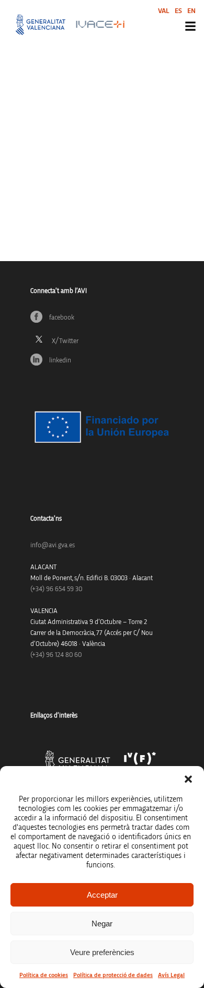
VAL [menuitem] (163, 11)
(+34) (56, 589)
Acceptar (102, 894)
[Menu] (190, 26)
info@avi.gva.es (52, 545)
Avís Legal (171, 975)
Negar (102, 923)
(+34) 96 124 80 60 (56, 655)
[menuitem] (163, 10)
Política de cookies (43, 975)
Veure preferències (102, 952)
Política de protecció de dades (113, 975)
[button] (188, 779)
